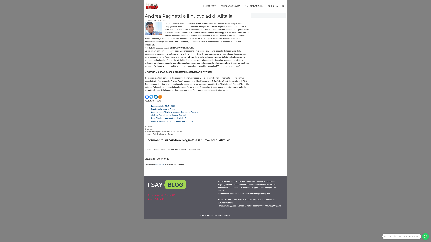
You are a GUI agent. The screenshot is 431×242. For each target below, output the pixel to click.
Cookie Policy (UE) (156, 199)
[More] (160, 97)
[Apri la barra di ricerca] (283, 6)
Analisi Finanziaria (254, 6)
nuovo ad (150, 129)
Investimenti (209, 6)
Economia (273, 6)
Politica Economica (230, 6)
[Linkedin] (156, 97)
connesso (159, 164)
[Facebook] (147, 97)
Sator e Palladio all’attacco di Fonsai (160, 134)
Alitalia (149, 127)
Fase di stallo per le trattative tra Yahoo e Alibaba (164, 132)
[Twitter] (151, 97)
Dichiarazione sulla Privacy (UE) (162, 195)
